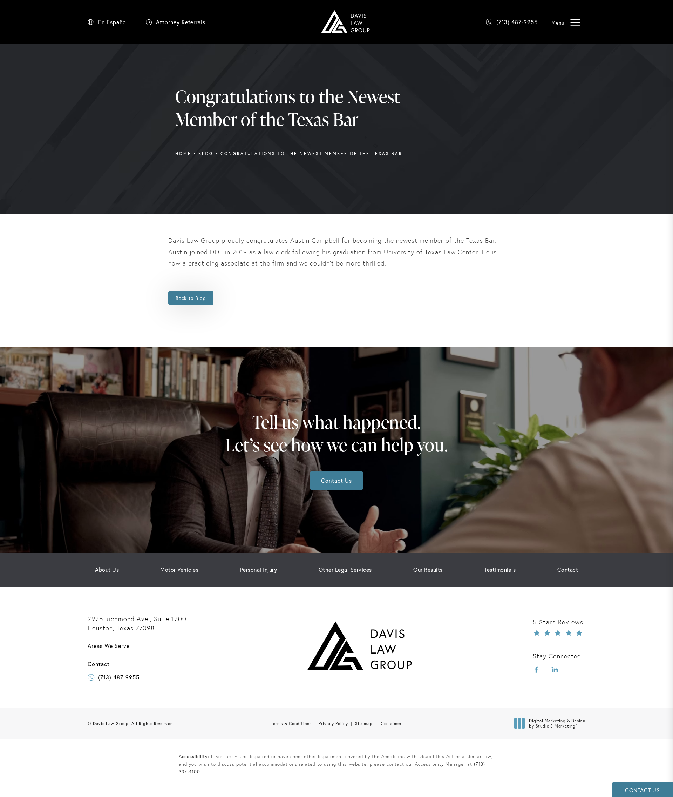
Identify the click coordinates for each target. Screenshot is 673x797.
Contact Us (336, 480)
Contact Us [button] (642, 790)
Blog (205, 153)
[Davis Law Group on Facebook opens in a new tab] (536, 669)
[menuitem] (107, 569)
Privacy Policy (333, 723)
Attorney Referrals (180, 22)
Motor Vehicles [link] (179, 569)
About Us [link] (107, 569)
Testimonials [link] (500, 569)
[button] (575, 22)
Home (183, 153)
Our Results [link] (428, 569)
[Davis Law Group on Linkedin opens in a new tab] (555, 669)
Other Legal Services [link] (345, 569)
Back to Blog (191, 298)
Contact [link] (567, 569)
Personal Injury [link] (258, 569)
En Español (113, 22)
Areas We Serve (109, 646)
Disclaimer (391, 723)
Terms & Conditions (291, 723)
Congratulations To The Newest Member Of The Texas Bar (311, 153)
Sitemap (364, 723)
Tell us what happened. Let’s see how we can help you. (336, 433)
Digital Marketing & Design (557, 723)
